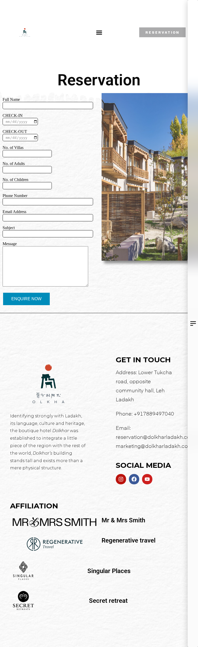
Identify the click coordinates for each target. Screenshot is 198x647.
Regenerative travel (128, 540)
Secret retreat (108, 600)
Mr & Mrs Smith (123, 520)
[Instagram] (121, 479)
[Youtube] (147, 479)
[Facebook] (134, 479)
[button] (99, 32)
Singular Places (108, 571)
